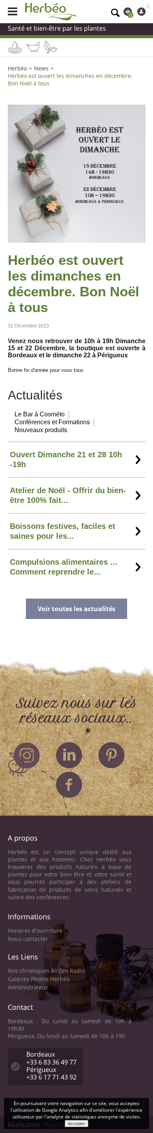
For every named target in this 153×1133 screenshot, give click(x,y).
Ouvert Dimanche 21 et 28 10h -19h (66, 459)
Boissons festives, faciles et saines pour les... (62, 531)
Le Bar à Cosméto (40, 414)
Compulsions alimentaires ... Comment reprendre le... (63, 567)
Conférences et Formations (52, 422)
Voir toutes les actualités (76, 608)
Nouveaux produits (41, 430)
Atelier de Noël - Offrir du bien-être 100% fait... (68, 495)
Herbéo (17, 68)
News (41, 68)
